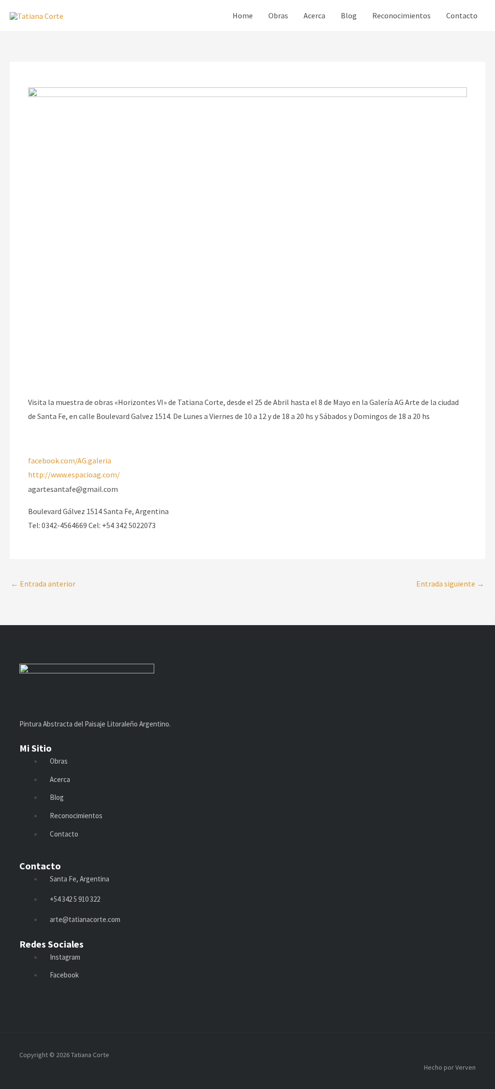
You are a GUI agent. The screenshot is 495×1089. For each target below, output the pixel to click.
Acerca (314, 15)
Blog (349, 15)
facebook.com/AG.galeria (69, 460)
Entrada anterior (43, 583)
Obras (278, 15)
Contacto (462, 15)
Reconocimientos (401, 15)
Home (243, 15)
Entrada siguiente (450, 583)
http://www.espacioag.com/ (74, 474)
